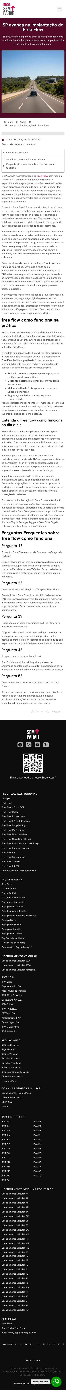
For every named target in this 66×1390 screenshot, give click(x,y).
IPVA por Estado (13, 1117)
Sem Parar (9, 1319)
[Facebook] (20, 744)
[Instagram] (28, 744)
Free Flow (42, 175)
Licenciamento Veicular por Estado (28, 1189)
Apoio (23, 122)
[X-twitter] (46, 744)
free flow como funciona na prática (25, 159)
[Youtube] (37, 744)
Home (9, 122)
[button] (59, 9)
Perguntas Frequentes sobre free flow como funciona (30, 166)
